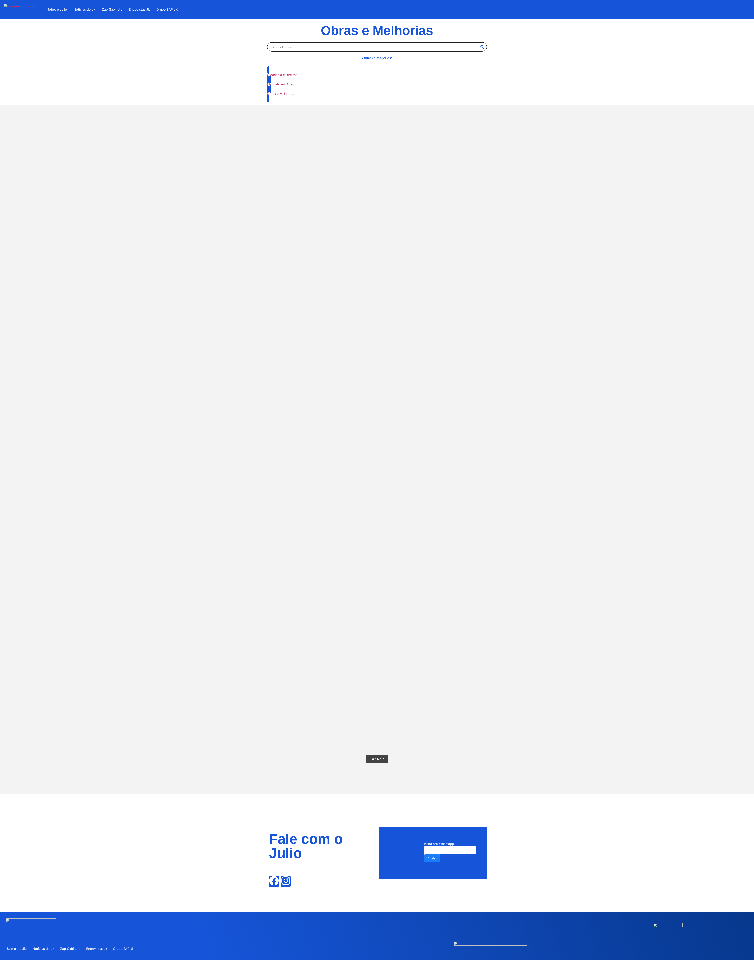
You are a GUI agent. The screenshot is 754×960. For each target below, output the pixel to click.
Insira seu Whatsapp (439, 843)
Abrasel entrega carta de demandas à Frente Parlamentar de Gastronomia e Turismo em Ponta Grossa (361, 651)
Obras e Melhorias (283, 275)
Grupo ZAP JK (167, 9)
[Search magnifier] (482, 47)
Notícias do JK (84, 9)
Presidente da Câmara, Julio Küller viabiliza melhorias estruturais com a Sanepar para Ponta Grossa (360, 722)
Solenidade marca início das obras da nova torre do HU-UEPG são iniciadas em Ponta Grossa (351, 474)
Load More (377, 759)
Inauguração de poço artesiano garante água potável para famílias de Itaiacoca (342, 545)
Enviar (432, 858)
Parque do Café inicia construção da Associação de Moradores (326, 294)
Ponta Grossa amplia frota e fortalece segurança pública (322, 686)
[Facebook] (274, 881)
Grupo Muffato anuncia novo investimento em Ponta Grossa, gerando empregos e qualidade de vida (358, 616)
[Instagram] (286, 881)
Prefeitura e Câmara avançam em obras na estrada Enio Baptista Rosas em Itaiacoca (344, 580)
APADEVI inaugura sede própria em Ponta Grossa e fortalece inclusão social (338, 510)
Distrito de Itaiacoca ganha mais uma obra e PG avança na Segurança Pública (338, 113)
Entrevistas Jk (139, 9)
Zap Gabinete (112, 9)
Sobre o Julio (57, 9)
